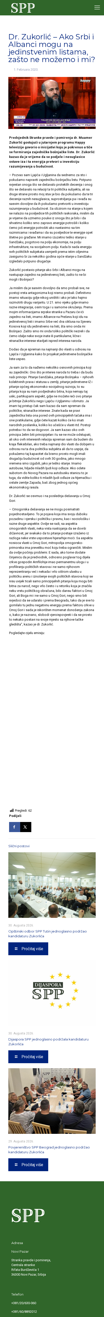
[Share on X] (25, 827)
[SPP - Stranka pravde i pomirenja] (22, 7)
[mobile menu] (97, 7)
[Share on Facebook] (14, 827)
